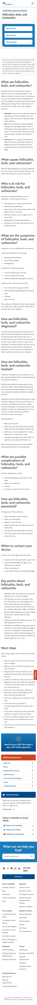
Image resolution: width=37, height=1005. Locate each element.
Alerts (4, 901)
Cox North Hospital (9, 936)
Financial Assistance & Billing (12, 778)
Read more (7, 763)
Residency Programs (26, 907)
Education (22, 884)
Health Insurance (9, 774)
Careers (6, 782)
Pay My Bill (23, 918)
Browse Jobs (23, 950)
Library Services (24, 887)
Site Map (21, 999)
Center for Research (9, 898)
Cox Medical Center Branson (9, 921)
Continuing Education (9, 986)
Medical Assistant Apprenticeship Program (25, 900)
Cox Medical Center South (9, 915)
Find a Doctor (11, 35)
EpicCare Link (6, 977)
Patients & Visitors (25, 911)
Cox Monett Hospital (9, 927)
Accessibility (29, 999)
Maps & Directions (25, 914)
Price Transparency (25, 931)
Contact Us (18, 877)
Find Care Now (11, 29)
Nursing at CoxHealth (26, 953)
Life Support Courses (26, 894)
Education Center (25, 891)
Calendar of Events (8, 887)
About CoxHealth (8, 884)
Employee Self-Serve (9, 959)
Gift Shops (22, 928)
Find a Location (11, 42)
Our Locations (7, 911)
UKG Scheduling (7, 950)
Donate (21, 925)
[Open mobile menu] (32, 3)
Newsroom (6, 894)
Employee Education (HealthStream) (9, 954)
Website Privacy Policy (11, 999)
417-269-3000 (27, 869)
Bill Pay (6, 767)
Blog (3, 891)
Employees (6, 946)
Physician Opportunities (24, 958)
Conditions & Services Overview (14, 10)
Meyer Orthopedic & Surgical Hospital (9, 941)
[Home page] (7, 3)
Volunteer (22, 963)
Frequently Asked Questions (25, 967)
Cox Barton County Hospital (8, 931)
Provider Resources (9, 973)
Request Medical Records (11, 771)
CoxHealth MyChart (10, 786)
